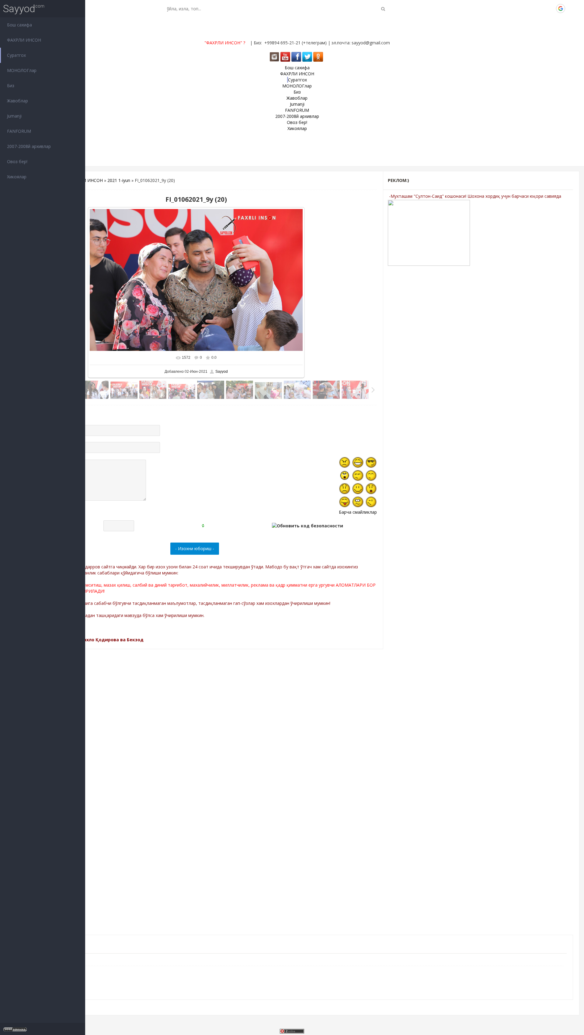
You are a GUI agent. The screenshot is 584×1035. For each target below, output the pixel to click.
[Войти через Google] (560, 8)
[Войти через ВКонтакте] (529, 8)
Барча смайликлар (358, 512)
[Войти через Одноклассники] (570, 8)
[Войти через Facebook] (539, 8)
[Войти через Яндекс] (550, 8)
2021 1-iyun (118, 180)
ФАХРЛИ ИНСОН (86, 180)
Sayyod (19, 9)
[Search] (383, 8)
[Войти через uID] (519, 8)
